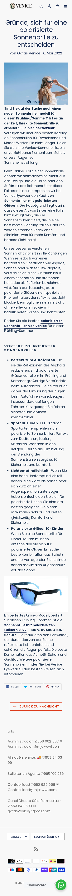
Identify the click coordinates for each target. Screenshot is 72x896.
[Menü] (65, 6)
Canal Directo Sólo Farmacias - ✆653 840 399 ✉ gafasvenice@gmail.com (35, 805)
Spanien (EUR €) (46, 836)
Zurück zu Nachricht (38, 706)
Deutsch (17, 836)
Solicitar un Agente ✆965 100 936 (36, 773)
